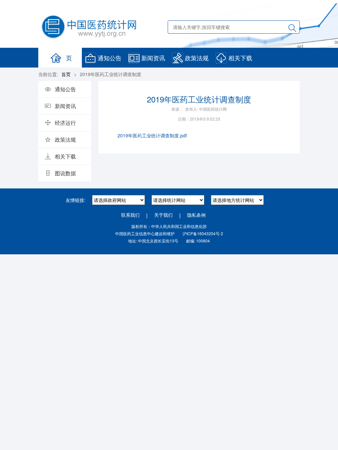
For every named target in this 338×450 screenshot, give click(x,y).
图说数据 (65, 173)
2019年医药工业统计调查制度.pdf (152, 135)
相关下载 (240, 57)
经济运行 (65, 123)
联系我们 (130, 214)
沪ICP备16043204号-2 (203, 233)
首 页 (63, 57)
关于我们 (163, 214)
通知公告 (109, 57)
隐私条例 (196, 214)
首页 (66, 74)
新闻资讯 (153, 57)
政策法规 (197, 57)
